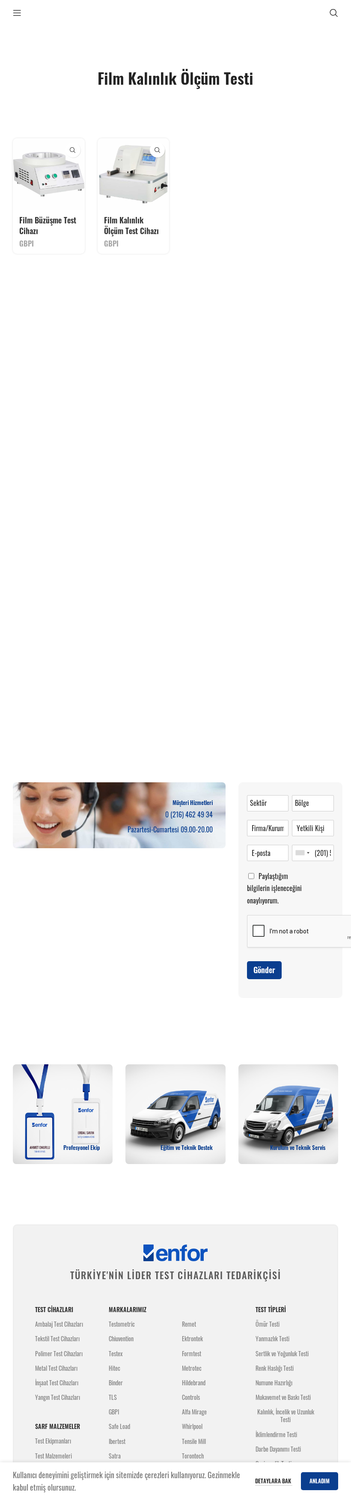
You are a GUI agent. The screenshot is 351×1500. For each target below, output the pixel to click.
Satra (115, 1455)
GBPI (26, 243)
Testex (115, 1353)
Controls (191, 1397)
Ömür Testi (268, 1323)
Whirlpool (192, 1426)
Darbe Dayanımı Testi (278, 1448)
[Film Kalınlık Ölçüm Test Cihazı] (134, 174)
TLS (113, 1397)
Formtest (191, 1353)
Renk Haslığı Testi (275, 1367)
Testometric (122, 1323)
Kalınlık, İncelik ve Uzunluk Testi (285, 1415)
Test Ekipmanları (53, 1440)
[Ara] (333, 12)
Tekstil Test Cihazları (57, 1338)
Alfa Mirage (194, 1411)
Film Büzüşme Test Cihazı (47, 225)
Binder (116, 1382)
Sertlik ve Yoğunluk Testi (282, 1353)
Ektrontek (192, 1338)
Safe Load (119, 1426)
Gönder (264, 969)
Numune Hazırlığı (274, 1382)
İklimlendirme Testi (276, 1434)
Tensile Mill (194, 1441)
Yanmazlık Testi (272, 1338)
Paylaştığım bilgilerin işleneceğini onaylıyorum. (274, 888)
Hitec (114, 1367)
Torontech (193, 1455)
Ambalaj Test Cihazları (59, 1323)
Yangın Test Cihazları (57, 1397)
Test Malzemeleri (53, 1455)
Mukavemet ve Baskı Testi (283, 1397)
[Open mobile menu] (17, 12)
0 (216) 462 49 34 (189, 814)
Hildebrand (193, 1382)
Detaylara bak (273, 1480)
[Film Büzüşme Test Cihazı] (49, 174)
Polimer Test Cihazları (59, 1353)
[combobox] (302, 853)
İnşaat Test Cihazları (56, 1382)
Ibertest (117, 1441)
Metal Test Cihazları (56, 1367)
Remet (189, 1323)
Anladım (319, 1480)
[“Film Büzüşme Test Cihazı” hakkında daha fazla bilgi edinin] (72, 150)
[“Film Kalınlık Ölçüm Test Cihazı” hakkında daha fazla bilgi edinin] (157, 150)
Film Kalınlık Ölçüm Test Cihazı (131, 225)
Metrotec (192, 1367)
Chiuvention (121, 1338)
